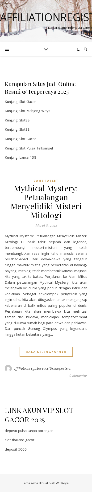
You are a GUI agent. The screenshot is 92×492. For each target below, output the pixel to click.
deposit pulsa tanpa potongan (29, 430)
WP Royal (62, 483)
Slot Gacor (27, 101)
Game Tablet (46, 181)
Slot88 (24, 120)
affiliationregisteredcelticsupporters (42, 368)
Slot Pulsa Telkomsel (36, 148)
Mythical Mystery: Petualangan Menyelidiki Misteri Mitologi (46, 201)
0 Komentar (78, 375)
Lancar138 (27, 157)
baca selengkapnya (46, 352)
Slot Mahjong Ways (34, 110)
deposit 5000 (16, 449)
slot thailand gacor (19, 439)
